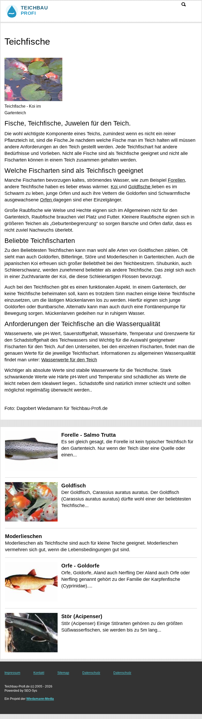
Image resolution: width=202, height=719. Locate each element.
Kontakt (38, 673)
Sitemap (63, 673)
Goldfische (140, 186)
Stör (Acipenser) (81, 616)
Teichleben (12, 28)
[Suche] (183, 4)
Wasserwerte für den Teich (69, 359)
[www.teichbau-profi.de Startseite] (37, 11)
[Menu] (194, 7)
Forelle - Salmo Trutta (88, 435)
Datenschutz (91, 673)
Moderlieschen (23, 536)
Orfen (46, 199)
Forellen (176, 180)
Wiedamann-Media (40, 699)
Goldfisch (73, 485)
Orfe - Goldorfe (80, 566)
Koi (115, 186)
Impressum (12, 673)
